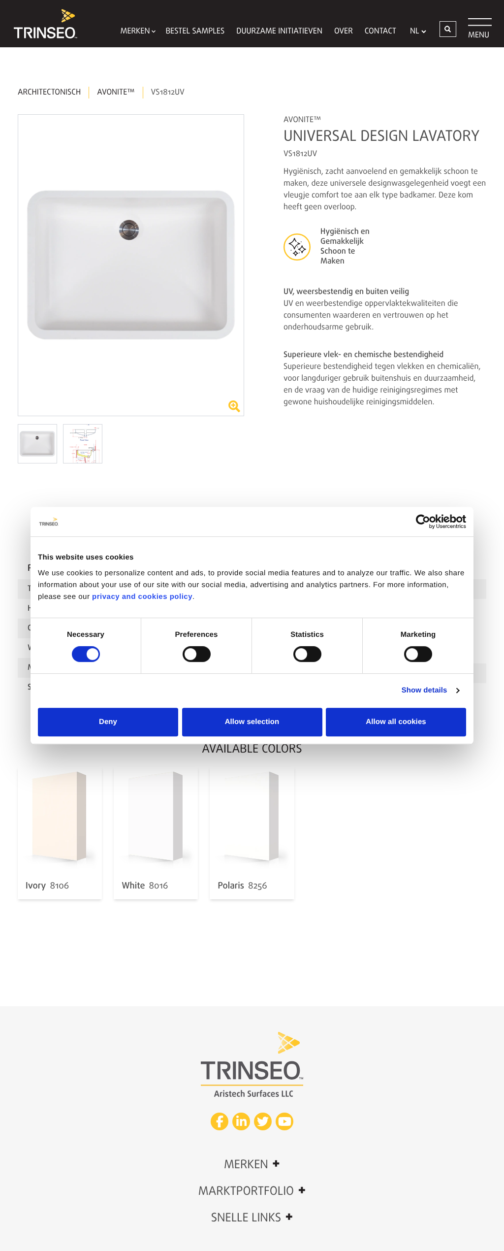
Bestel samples (194, 31)
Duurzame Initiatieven (279, 31)
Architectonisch (49, 93)
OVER (343, 31)
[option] (131, 265)
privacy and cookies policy (142, 597)
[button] (448, 29)
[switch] (197, 654)
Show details (424, 690)
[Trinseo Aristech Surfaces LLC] (41, 23)
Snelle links (252, 1217)
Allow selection (252, 722)
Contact (380, 31)
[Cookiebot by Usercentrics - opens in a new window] (423, 521)
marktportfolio (252, 1191)
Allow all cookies (396, 722)
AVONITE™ (115, 93)
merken (252, 1164)
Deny (108, 722)
